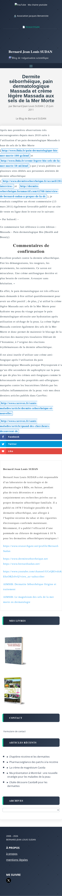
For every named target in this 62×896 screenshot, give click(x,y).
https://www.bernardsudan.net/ (21, 563)
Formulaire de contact (14, 731)
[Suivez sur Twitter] (8, 880)
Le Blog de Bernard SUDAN (31, 118)
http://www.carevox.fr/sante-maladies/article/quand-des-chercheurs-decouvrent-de (25, 426)
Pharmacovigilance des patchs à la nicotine (33, 762)
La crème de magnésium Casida (27, 767)
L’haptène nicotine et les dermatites (29, 756)
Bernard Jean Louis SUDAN (28, 106)
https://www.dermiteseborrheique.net (25, 558)
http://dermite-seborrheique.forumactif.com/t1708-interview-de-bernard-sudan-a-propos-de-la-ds (29, 191)
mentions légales (17, 860)
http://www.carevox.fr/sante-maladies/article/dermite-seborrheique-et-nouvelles (26, 408)
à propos (11, 854)
